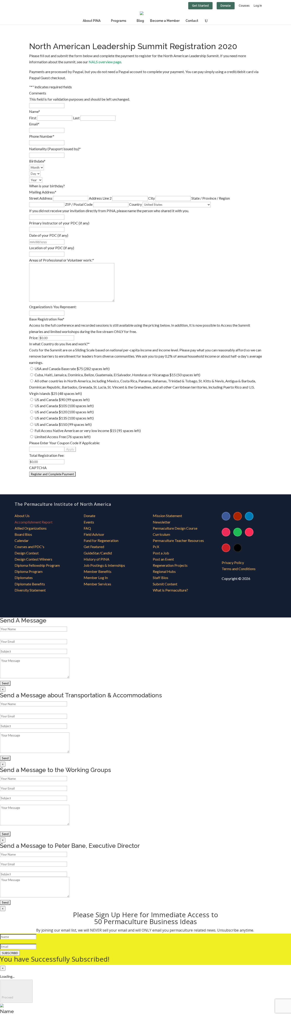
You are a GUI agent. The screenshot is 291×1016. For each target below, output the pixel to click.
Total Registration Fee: (46, 455)
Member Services (97, 584)
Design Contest (27, 553)
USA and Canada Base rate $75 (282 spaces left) (72, 368)
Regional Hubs (164, 571)
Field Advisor (94, 534)
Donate (226, 5)
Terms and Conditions (239, 568)
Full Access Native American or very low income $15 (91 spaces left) (88, 430)
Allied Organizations (31, 528)
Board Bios (23, 534)
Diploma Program (29, 571)
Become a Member (165, 21)
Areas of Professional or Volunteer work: (61, 260)
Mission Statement (167, 515)
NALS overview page (105, 62)
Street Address (40, 198)
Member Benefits (97, 571)
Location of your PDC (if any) (51, 248)
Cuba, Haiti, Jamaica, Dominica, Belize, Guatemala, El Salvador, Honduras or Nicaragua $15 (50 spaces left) (117, 375)
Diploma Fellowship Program (37, 565)
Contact (192, 21)
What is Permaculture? (170, 590)
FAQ (87, 528)
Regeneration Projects (170, 565)
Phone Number (41, 136)
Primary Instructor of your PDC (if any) (59, 223)
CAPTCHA (38, 467)
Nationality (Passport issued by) (55, 149)
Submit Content (165, 584)
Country (135, 204)
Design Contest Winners (33, 559)
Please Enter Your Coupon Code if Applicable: (64, 443)
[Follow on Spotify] (237, 532)
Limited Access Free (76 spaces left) (62, 436)
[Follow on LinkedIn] (249, 516)
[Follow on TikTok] (249, 532)
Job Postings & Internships (104, 565)
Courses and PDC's (29, 546)
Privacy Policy (233, 562)
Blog (140, 21)
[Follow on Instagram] (226, 532)
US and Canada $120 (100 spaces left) (64, 412)
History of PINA (96, 559)
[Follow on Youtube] (237, 516)
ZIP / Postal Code (79, 204)
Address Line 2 (100, 198)
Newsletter (162, 522)
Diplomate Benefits (30, 584)
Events (89, 522)
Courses (244, 5)
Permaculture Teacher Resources (178, 540)
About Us (22, 515)
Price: (33, 337)
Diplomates (24, 577)
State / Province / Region (210, 198)
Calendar (22, 540)
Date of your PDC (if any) (48, 235)
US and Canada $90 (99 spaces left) (62, 399)
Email (34, 124)
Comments (37, 93)
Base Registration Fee (46, 319)
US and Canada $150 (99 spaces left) (63, 424)
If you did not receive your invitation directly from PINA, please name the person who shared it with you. (109, 210)
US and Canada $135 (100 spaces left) (64, 418)
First (32, 118)
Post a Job (161, 553)
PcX (156, 546)
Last (76, 118)
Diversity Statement (30, 590)
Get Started (200, 5)
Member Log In (96, 577)
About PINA (91, 21)
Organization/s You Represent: (53, 307)
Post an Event (163, 559)
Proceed (16, 991)
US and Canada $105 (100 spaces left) (64, 406)
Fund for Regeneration (101, 540)
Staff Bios (160, 577)
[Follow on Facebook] (226, 516)
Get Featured (94, 546)
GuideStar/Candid (98, 553)
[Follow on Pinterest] (226, 548)
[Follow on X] (237, 548)
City (151, 198)
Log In (258, 5)
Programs (118, 21)
